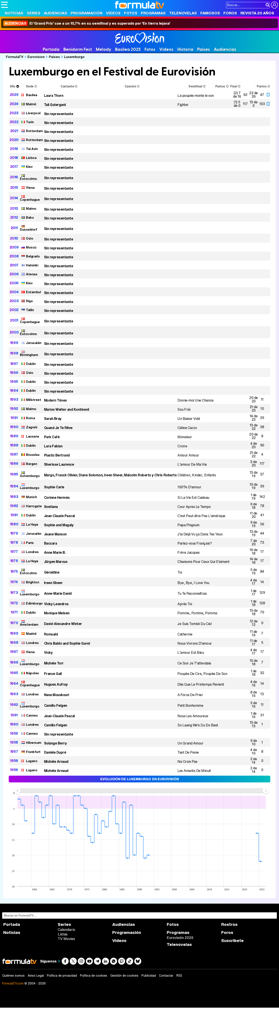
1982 (14, 506)
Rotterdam (34, 130)
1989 (14, 436)
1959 (14, 733)
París (30, 542)
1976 (14, 560)
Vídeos (113, 13)
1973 (14, 592)
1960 (14, 724)
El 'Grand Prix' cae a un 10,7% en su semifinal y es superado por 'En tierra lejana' (87, 23)
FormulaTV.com (13, 983)
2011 (14, 228)
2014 (14, 198)
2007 (14, 265)
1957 (14, 751)
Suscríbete (232, 940)
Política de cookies (93, 975)
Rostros (229, 924)
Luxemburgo (74, 56)
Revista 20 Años (257, 13)
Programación (86, 13)
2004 (14, 292)
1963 (14, 694)
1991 (14, 417)
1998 (14, 353)
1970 (14, 623)
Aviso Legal (36, 975)
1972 (14, 603)
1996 (14, 372)
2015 (14, 187)
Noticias (14, 13)
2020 (14, 139)
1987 (14, 454)
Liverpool (33, 113)
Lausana (32, 436)
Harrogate (34, 506)
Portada (51, 49)
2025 (14, 94)
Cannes (32, 715)
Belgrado (33, 256)
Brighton (32, 582)
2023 (14, 113)
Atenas (31, 274)
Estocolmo (28, 178)
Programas (153, 13)
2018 (14, 157)
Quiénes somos (13, 975)
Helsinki (32, 265)
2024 (14, 104)
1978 (14, 542)
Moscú (31, 247)
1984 (14, 486)
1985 (14, 474)
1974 (14, 582)
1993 (14, 399)
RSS (179, 975)
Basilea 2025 (128, 49)
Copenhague (30, 199)
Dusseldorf (28, 229)
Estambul (33, 292)
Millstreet (33, 399)
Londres (32, 551)
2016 (14, 177)
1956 (14, 760)
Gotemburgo (30, 475)
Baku (30, 217)
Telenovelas (183, 13)
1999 (14, 342)
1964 (14, 683)
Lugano (31, 760)
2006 (14, 274)
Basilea (31, 94)
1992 (14, 408)
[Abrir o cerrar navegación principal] (4, 5)
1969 (14, 633)
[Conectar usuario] (274, 5)
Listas (63, 934)
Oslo (29, 238)
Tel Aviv (32, 148)
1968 (14, 642)
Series (33, 13)
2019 (14, 148)
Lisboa (31, 157)
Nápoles (32, 673)
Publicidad (148, 975)
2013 (14, 208)
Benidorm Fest (77, 49)
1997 (14, 363)
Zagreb (31, 427)
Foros (230, 13)
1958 (14, 742)
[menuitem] (141, 790)
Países (203, 49)
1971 (14, 612)
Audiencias (55, 13)
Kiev (29, 166)
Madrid (31, 633)
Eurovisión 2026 (180, 937)
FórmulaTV (14, 56)
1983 (14, 496)
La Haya (32, 524)
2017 (14, 166)
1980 (14, 524)
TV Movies (66, 938)
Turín (30, 121)
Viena (30, 187)
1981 (14, 515)
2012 (14, 217)
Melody (103, 49)
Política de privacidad (62, 975)
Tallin (30, 309)
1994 (14, 390)
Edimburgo (34, 603)
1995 (14, 381)
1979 (14, 533)
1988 (14, 445)
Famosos (210, 13)
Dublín (31, 363)
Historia (185, 49)
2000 (14, 332)
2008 (14, 256)
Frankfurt (33, 751)
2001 (14, 320)
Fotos (130, 13)
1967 (14, 651)
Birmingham (29, 354)
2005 (14, 283)
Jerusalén (33, 342)
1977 (14, 551)
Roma (30, 418)
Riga (29, 300)
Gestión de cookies (124, 975)
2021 (14, 131)
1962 (14, 704)
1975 (14, 571)
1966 (14, 662)
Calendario (66, 929)
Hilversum (33, 742)
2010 (14, 238)
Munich (31, 496)
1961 (14, 715)
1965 (14, 672)
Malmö (31, 104)
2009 (14, 247)
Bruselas (32, 454)
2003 (14, 301)
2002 (14, 310)
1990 (14, 427)
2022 (14, 122)
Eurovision (36, 56)
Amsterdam (29, 624)
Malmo (31, 208)
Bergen (31, 463)
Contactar (166, 975)
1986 (14, 463)
